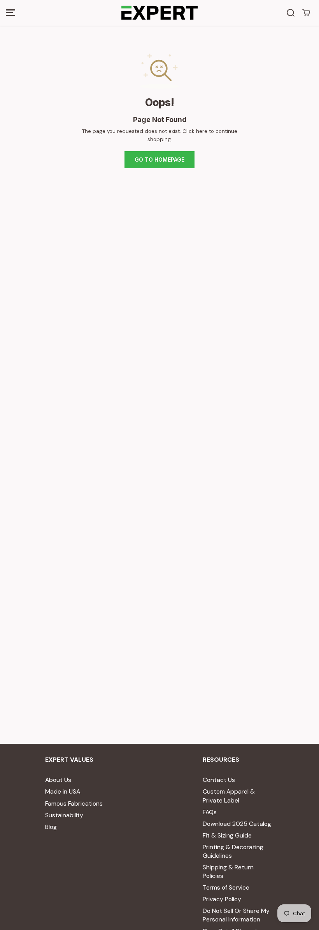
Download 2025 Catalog (237, 824)
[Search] (291, 13)
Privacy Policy (222, 899)
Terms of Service (226, 887)
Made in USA (62, 791)
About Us (58, 780)
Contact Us (219, 780)
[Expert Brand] (159, 13)
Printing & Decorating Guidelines (233, 851)
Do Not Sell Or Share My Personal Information (236, 915)
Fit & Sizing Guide (227, 835)
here (201, 131)
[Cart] (306, 13)
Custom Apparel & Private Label (229, 795)
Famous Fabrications (74, 803)
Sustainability (64, 815)
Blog (51, 827)
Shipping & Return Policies (228, 871)
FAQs (210, 812)
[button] (10, 13)
